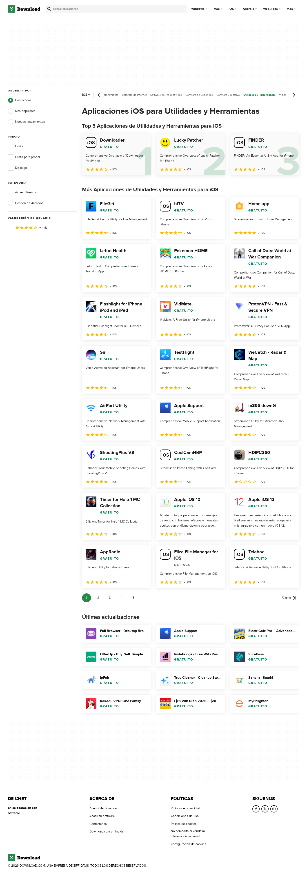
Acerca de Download (103, 808)
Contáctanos (98, 824)
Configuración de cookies (188, 844)
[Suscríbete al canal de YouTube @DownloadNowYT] (274, 808)
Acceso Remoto (26, 192)
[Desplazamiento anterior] (98, 94)
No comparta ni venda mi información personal (188, 833)
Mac (217, 9)
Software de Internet (134, 94)
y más (43, 227)
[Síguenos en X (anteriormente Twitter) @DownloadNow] (265, 808)
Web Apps (270, 9)
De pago (21, 168)
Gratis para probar (27, 157)
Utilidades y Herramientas (259, 95)
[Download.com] (24, 9)
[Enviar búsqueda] (49, 9)
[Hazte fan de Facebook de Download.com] (256, 808)
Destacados (23, 100)
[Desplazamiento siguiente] (293, 94)
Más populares (25, 111)
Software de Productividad (166, 94)
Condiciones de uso (185, 816)
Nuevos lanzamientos (30, 122)
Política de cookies (184, 824)
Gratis (19, 146)
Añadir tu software (102, 816)
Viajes (283, 94)
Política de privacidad (185, 808)
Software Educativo (228, 94)
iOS (231, 9)
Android (248, 9)
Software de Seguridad (199, 94)
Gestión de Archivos (29, 203)
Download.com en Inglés (106, 831)
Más (290, 9)
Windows (198, 9)
